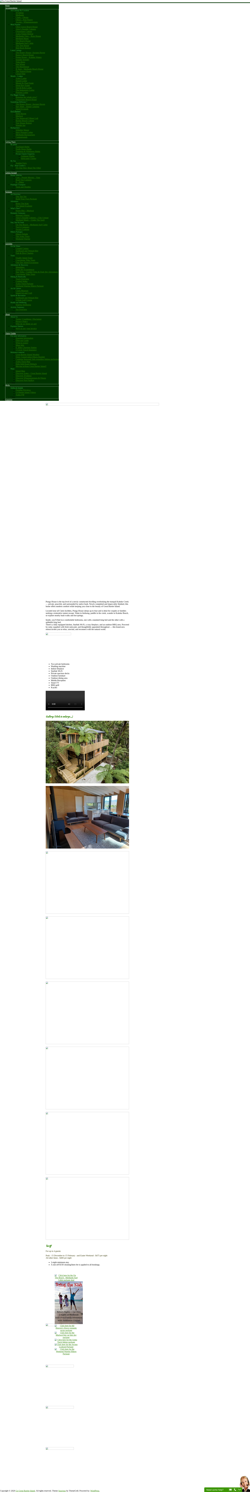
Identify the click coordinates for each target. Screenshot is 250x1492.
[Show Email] (230, 1490)
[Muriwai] (66, 1337)
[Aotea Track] (66, 1342)
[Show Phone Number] (235, 1490)
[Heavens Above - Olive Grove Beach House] (66, 1330)
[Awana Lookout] (66, 1347)
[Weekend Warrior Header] (66, 1354)
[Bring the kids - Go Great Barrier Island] (69, 1323)
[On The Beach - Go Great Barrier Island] (66, 1280)
